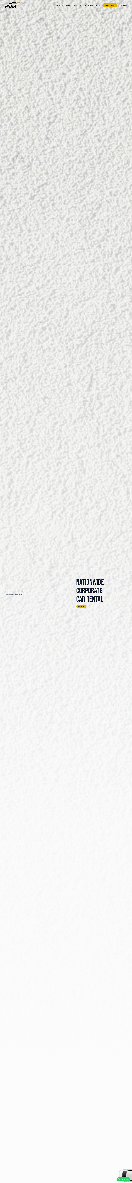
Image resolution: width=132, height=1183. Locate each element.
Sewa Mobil (81, 606)
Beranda (59, 5)
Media (90, 5)
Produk (83, 5)
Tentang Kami (71, 5)
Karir (98, 5)
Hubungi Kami (110, 5)
